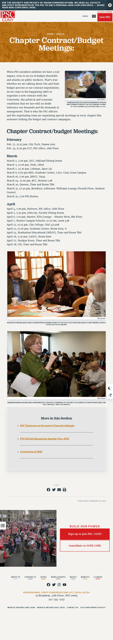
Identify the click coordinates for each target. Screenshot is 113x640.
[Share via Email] (59, 489)
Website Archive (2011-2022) (51, 607)
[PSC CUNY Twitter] (54, 584)
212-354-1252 (57, 599)
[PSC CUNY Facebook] (48, 584)
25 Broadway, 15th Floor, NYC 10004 (56, 595)
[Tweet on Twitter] (54, 489)
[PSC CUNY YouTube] (64, 584)
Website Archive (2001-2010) (21, 607)
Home (50, 34)
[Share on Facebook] (48, 489)
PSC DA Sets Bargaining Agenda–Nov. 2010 (44, 438)
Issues (60, 34)
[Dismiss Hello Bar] (110, 5)
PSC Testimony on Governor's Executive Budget (47, 425)
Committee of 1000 (31, 451)
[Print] (64, 489)
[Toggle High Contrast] (110, 387)
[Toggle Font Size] (110, 395)
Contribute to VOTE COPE (85, 545)
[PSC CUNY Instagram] (59, 584)
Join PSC (104, 17)
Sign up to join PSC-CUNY (85, 534)
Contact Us (73, 607)
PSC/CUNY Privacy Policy (93, 607)
